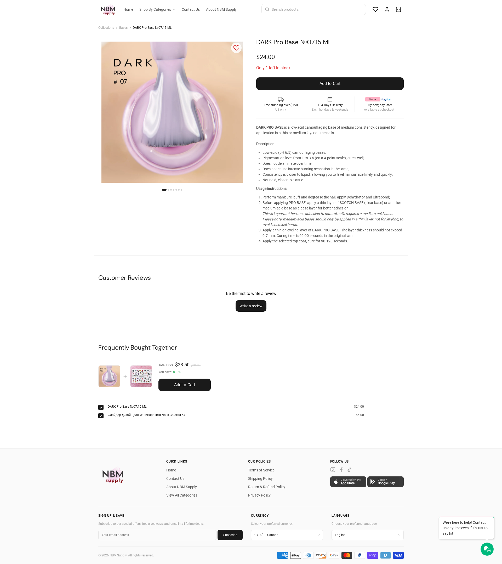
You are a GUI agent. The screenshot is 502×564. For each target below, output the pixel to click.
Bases (123, 28)
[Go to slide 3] (171, 190)
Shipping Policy (260, 478)
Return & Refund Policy (266, 487)
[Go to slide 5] (176, 190)
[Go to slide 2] (168, 190)
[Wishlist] (375, 9)
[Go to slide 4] (173, 190)
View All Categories (181, 495)
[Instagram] (332, 469)
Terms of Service (261, 470)
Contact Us (191, 9)
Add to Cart (184, 384)
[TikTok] (349, 469)
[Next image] (237, 112)
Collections (106, 28)
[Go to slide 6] (179, 190)
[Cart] (398, 9)
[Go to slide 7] (181, 190)
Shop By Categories (155, 9)
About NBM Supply (221, 9)
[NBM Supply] (114, 475)
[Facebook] (341, 469)
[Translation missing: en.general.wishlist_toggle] (236, 48)
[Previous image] (106, 112)
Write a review (251, 306)
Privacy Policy (259, 495)
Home (128, 9)
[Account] (387, 9)
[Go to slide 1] (164, 190)
